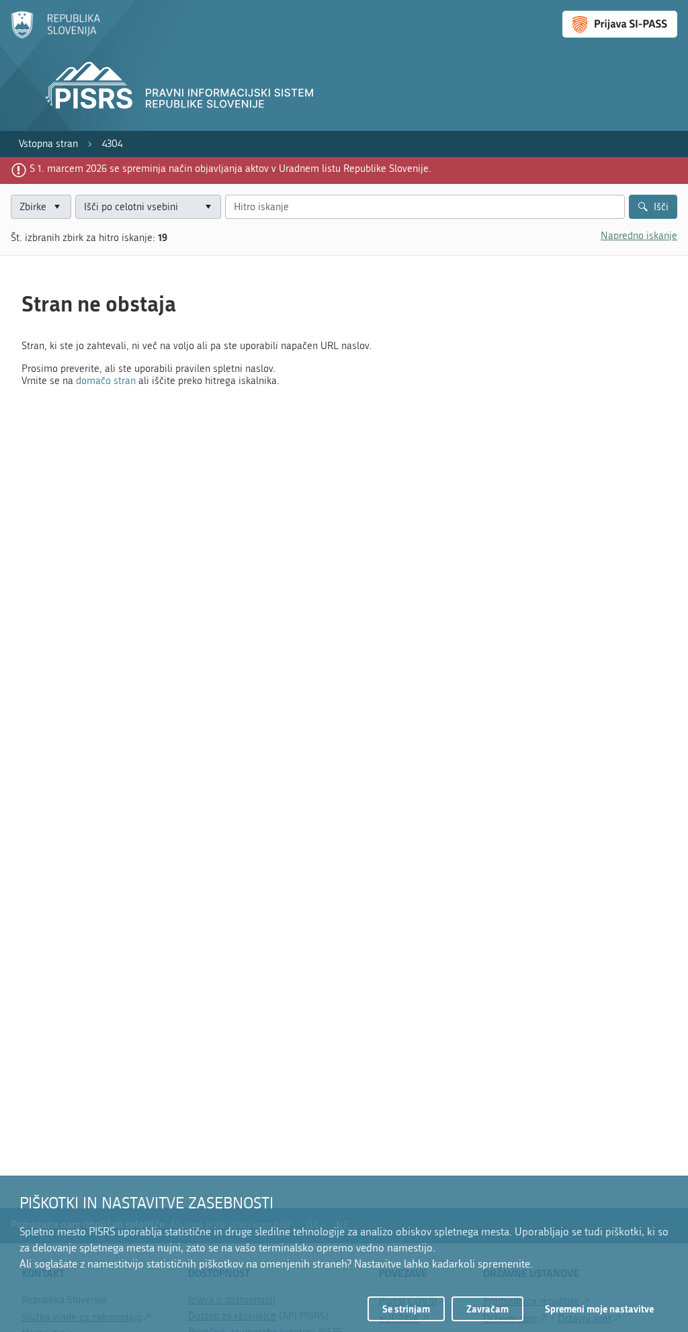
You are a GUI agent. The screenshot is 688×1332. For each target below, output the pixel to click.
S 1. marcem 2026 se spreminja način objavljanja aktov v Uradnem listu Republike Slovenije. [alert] (230, 168)
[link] (48, 144)
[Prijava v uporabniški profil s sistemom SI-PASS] (619, 24)
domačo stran (106, 381)
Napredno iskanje (639, 236)
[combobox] (148, 207)
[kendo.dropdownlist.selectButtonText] (208, 207)
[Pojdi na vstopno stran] (55, 36)
